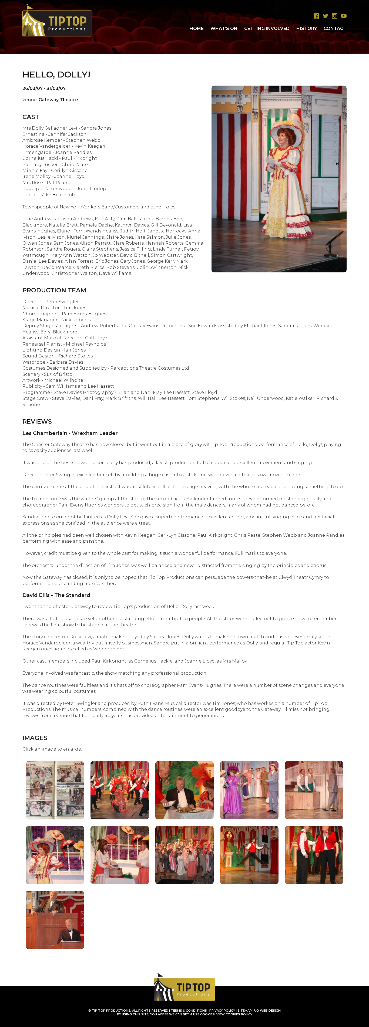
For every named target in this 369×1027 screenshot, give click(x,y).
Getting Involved (267, 28)
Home (197, 28)
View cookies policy (234, 1014)
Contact (335, 28)
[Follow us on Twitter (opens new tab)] (324, 16)
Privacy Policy (222, 1010)
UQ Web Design (267, 1010)
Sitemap (244, 1010)
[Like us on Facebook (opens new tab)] (315, 16)
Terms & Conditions (189, 1010)
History (306, 28)
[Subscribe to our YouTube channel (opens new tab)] (342, 16)
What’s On (223, 28)
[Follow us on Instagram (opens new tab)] (333, 16)
